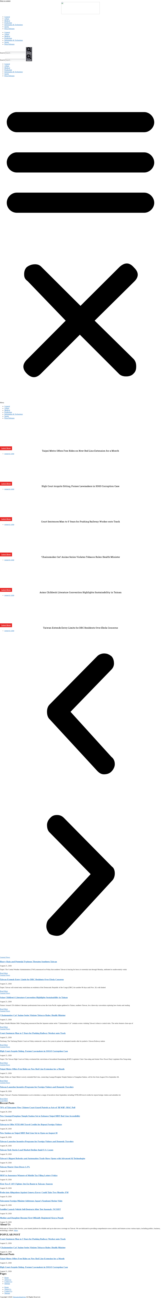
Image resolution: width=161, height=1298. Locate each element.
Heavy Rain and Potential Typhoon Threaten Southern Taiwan (28, 961)
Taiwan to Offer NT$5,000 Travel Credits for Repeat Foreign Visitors (31, 1124)
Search (2, 53)
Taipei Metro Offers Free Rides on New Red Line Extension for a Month (32, 1069)
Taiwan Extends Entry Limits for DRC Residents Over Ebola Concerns (32, 979)
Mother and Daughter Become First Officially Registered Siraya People (32, 1218)
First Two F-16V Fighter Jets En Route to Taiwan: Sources (26, 1184)
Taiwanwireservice (19, 1297)
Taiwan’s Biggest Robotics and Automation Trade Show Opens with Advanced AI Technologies (42, 1158)
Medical (7, 21)
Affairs (6, 19)
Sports (6, 27)
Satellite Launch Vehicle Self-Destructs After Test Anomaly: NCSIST (30, 1209)
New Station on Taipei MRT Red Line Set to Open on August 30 (29, 1133)
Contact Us (8, 1282)
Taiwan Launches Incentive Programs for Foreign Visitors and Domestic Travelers (36, 1087)
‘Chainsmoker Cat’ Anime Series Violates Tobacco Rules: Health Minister (32, 1015)
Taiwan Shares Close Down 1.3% (15, 1167)
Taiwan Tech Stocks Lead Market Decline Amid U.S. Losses (26, 1150)
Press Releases (9, 29)
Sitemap (7, 1284)
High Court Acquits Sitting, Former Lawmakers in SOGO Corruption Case (34, 1051)
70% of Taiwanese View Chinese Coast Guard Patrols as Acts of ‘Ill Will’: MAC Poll (37, 1107)
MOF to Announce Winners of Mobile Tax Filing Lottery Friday (29, 1175)
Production (8, 23)
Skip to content (5, 1)
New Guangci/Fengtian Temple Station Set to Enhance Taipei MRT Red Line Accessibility (40, 1116)
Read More (4, 973)
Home (6, 1278)
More (16, 1230)
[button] (80, 241)
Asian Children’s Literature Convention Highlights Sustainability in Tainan (34, 997)
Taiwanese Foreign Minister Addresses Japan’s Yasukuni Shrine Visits (31, 1201)
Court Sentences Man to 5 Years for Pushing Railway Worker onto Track (33, 1033)
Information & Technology (13, 25)
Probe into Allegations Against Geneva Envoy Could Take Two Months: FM (34, 1192)
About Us (7, 1280)
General (7, 17)
